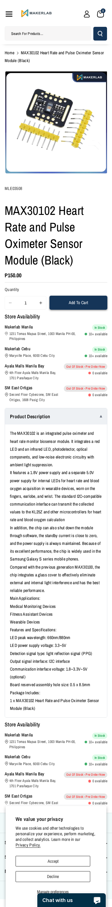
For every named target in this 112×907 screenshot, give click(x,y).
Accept (53, 861)
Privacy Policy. (28, 845)
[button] (9, 14)
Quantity (12, 289)
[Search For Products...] (100, 34)
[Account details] (87, 14)
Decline (53, 876)
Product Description (30, 416)
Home (9, 53)
